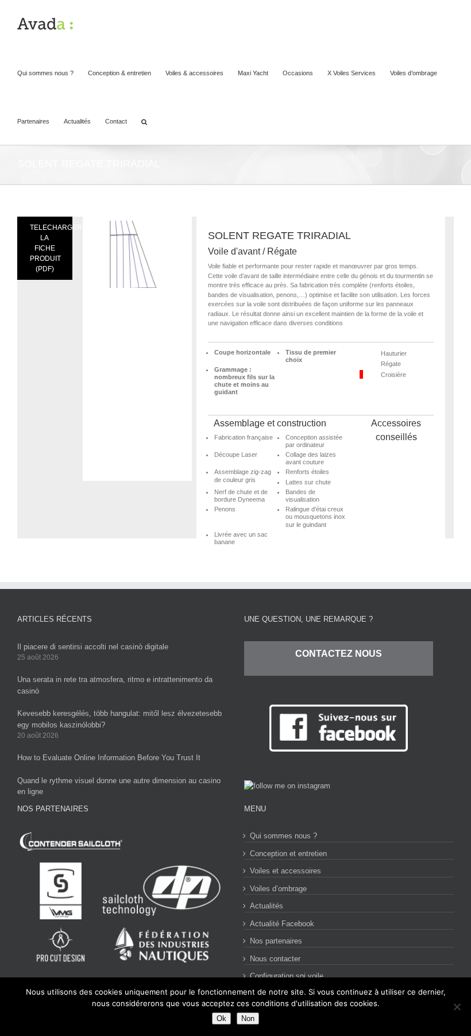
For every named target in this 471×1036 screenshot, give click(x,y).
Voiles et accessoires (285, 870)
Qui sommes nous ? (283, 835)
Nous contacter (275, 958)
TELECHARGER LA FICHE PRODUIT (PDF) (51, 248)
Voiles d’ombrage (278, 888)
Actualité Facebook (282, 923)
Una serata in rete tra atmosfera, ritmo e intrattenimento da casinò (115, 685)
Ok (221, 1018)
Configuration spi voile (286, 976)
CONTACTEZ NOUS (338, 653)
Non (247, 1018)
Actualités (266, 906)
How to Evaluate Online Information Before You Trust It (108, 757)
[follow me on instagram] (287, 785)
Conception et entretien (288, 853)
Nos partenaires (276, 941)
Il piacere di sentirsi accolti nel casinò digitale (92, 646)
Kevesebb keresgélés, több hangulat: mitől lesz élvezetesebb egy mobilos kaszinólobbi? (119, 719)
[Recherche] (144, 121)
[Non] (456, 1006)
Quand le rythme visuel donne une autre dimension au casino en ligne (119, 786)
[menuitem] (52, 72)
